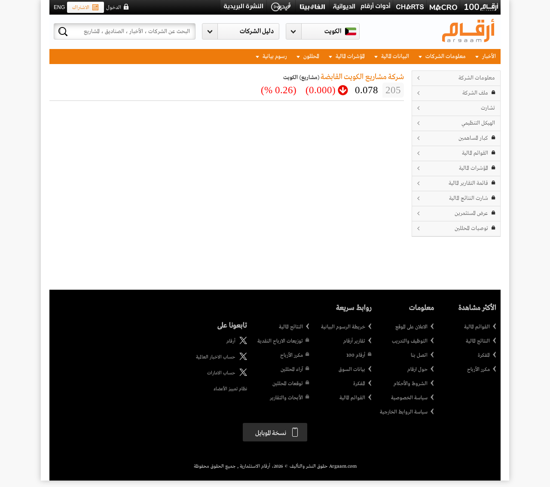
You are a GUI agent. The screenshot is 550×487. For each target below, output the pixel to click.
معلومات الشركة (476, 78)
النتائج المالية (478, 341)
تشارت (488, 108)
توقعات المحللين (287, 383)
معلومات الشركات (445, 56)
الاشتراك (80, 7)
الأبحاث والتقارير (286, 398)
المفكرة (484, 355)
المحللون (310, 56)
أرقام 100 (355, 355)
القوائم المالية (475, 153)
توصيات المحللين (471, 228)
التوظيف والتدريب (410, 341)
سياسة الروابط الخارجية (404, 412)
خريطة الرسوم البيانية (343, 327)
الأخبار (488, 56)
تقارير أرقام (354, 341)
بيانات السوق (352, 369)
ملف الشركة (475, 93)
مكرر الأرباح (478, 369)
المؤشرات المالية (349, 56)
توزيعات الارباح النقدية (280, 341)
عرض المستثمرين (471, 213)
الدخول (113, 7)
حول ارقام (417, 369)
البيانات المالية (394, 56)
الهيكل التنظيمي (478, 123)
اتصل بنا (419, 355)
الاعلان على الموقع (411, 327)
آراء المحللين (292, 369)
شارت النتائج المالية (468, 198)
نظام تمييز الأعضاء (230, 389)
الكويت (332, 31)
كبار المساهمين (473, 138)
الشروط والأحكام (411, 383)
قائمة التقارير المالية (468, 183)
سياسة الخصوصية (409, 398)
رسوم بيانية (274, 56)
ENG (59, 7)
